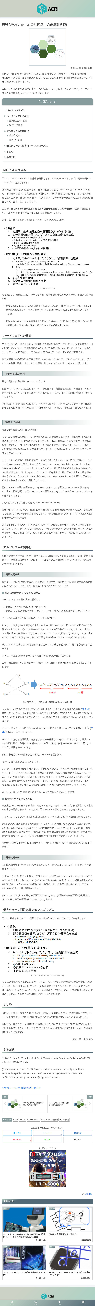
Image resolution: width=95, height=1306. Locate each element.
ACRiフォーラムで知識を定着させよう (21, 1088)
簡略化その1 (15, 135)
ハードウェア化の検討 (18, 116)
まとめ (10, 151)
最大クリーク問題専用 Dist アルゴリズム (27, 145)
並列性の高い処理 (18, 120)
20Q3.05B (7, 1120)
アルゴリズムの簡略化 (18, 131)
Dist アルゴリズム (16, 110)
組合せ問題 (65, 1120)
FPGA (23, 1120)
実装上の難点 (16, 125)
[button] (88, 637)
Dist (16, 1120)
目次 (45, 101)
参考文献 (11, 157)
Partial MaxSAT (34, 1120)
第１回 (85, 709)
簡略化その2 (15, 140)
